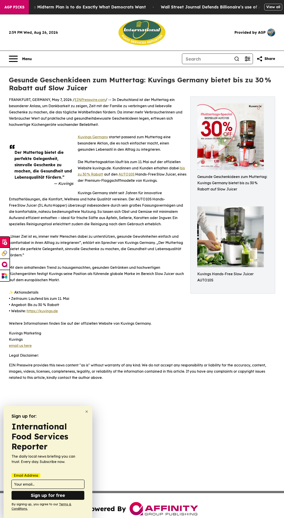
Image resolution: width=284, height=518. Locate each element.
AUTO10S (126, 174)
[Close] (87, 411)
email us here (20, 345)
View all (273, 7)
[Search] (236, 59)
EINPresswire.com (90, 99)
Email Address (26, 475)
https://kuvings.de (42, 311)
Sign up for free (48, 495)
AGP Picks (14, 7)
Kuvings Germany (93, 137)
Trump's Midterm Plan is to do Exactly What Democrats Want (83, 7)
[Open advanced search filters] (247, 59)
